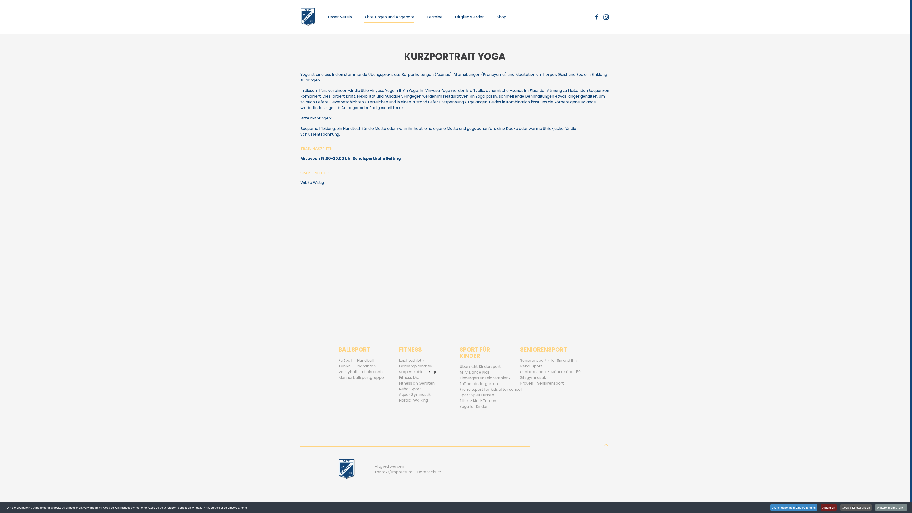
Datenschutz (429, 472)
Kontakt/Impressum (393, 472)
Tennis (344, 366)
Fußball (345, 360)
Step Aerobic (411, 372)
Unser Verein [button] (340, 17)
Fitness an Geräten (417, 383)
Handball (365, 360)
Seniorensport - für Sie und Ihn (548, 360)
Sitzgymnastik (533, 377)
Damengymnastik (415, 366)
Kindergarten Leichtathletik (485, 378)
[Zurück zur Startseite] (308, 17)
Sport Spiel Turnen (477, 395)
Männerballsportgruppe (361, 377)
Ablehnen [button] (828, 507)
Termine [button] (434, 17)
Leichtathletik (411, 360)
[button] (606, 446)
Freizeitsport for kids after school (491, 389)
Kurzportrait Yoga (454, 56)
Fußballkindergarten (479, 383)
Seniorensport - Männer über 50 (550, 372)
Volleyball (347, 372)
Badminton (365, 366)
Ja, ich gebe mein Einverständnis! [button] (794, 507)
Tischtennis (372, 372)
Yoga (432, 372)
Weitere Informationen (891, 507)
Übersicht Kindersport (480, 366)
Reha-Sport (410, 389)
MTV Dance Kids (474, 372)
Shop (501, 17)
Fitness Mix (409, 377)
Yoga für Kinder (474, 406)
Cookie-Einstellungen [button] (856, 507)
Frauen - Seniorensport (542, 383)
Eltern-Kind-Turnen (478, 401)
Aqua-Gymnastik (415, 394)
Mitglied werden (469, 17)
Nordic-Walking (413, 400)
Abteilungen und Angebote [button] (389, 17)
